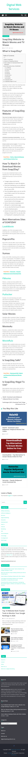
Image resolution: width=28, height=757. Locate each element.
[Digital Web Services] (2, 15)
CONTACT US (9, 555)
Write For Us (4, 666)
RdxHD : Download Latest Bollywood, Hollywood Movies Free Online (12, 398)
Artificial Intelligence (5, 513)
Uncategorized (4, 538)
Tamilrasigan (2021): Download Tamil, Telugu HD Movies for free (13, 403)
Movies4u (8, 76)
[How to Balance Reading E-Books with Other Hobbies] (5, 639)
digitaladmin (12, 618)
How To (2, 524)
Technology (3, 535)
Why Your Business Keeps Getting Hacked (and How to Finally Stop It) (17, 630)
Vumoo (7, 70)
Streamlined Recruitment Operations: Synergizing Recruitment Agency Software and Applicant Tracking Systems (13, 584)
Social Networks (4, 533)
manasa (11, 48)
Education (3, 520)
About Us (3, 659)
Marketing (3, 529)
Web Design (4, 540)
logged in (10, 495)
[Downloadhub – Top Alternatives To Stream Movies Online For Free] (14, 440)
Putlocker (8, 73)
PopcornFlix (8, 69)
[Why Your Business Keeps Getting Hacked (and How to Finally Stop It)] (5, 631)
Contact (3, 662)
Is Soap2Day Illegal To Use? (10, 81)
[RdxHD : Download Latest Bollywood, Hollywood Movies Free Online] (14, 412)
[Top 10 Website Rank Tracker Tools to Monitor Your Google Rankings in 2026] (14, 599)
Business (3, 515)
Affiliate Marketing (5, 510)
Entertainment (6, 36)
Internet (3, 526)
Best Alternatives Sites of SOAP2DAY (12, 66)
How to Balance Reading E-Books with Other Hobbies (13, 576)
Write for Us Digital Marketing (8, 668)
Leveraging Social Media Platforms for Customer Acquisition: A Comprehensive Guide (18, 647)
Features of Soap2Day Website (11, 61)
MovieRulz (8, 78)
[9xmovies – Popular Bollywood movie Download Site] (14, 465)
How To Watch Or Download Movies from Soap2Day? (13, 63)
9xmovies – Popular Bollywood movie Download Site (12, 481)
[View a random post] (25, 15)
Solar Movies (8, 75)
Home (2, 664)
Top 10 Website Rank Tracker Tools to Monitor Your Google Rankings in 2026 (13, 613)
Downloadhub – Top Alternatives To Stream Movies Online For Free (13, 456)
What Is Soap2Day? (8, 59)
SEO (2, 531)
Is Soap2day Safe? (8, 79)
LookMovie (8, 67)
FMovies (8, 72)
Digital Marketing (5, 517)
